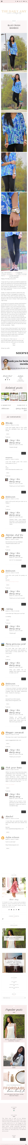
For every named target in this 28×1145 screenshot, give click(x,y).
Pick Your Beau (14, 767)
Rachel (9, 816)
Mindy (9, 423)
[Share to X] (5, 379)
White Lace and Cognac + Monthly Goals (14, 938)
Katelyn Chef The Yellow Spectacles (14, 536)
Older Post (21, 405)
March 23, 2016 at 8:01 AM (12, 769)
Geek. (14, 1067)
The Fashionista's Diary (12, 581)
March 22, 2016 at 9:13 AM (15, 557)
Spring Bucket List (21, 409)
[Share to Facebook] (7, 379)
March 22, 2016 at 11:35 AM (12, 685)
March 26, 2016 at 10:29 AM (16, 714)
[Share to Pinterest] (9, 379)
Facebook (20, 339)
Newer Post (7, 405)
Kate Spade (23, 275)
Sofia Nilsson (13, 837)
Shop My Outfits (14, 984)
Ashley (9, 609)
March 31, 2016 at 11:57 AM (12, 818)
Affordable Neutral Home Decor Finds (14, 1095)
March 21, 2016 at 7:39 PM (12, 539)
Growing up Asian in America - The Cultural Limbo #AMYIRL (14, 963)
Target (25, 272)
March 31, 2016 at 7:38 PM (12, 839)
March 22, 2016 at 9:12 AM (16, 483)
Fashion (20, 379)
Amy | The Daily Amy (14, 441)
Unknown (11, 497)
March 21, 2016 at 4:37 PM (12, 498)
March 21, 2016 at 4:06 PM (12, 459)
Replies (8, 437)
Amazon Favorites (14, 987)
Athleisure (5, 408)
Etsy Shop (14, 981)
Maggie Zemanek (15, 732)
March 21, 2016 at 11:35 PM (12, 572)
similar (13, 272)
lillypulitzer (20, 381)
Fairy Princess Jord (16, 644)
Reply (7, 434)
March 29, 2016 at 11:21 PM (16, 444)
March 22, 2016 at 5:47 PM (12, 734)
